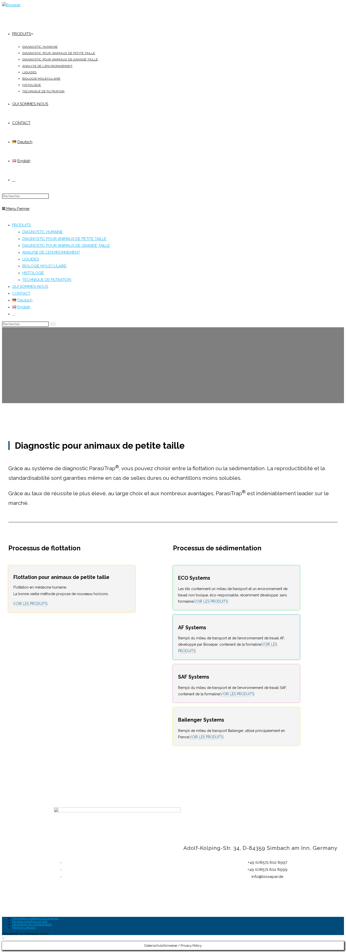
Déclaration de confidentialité (32, 924)
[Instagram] (252, 900)
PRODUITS (21, 225)
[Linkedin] (236, 900)
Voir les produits (30, 604)
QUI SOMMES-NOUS (30, 286)
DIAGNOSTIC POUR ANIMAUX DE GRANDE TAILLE (66, 245)
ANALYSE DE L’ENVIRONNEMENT (51, 252)
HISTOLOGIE (33, 273)
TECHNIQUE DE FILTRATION (46, 279)
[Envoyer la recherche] (53, 324)
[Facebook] (284, 900)
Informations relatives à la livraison (35, 918)
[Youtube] (268, 900)
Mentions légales (24, 927)
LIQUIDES (30, 259)
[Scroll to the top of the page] (3, 938)
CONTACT (21, 293)
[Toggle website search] (13, 180)
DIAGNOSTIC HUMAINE (42, 232)
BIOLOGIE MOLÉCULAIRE (44, 266)
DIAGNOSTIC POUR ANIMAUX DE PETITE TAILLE (64, 238)
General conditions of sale (29, 921)
